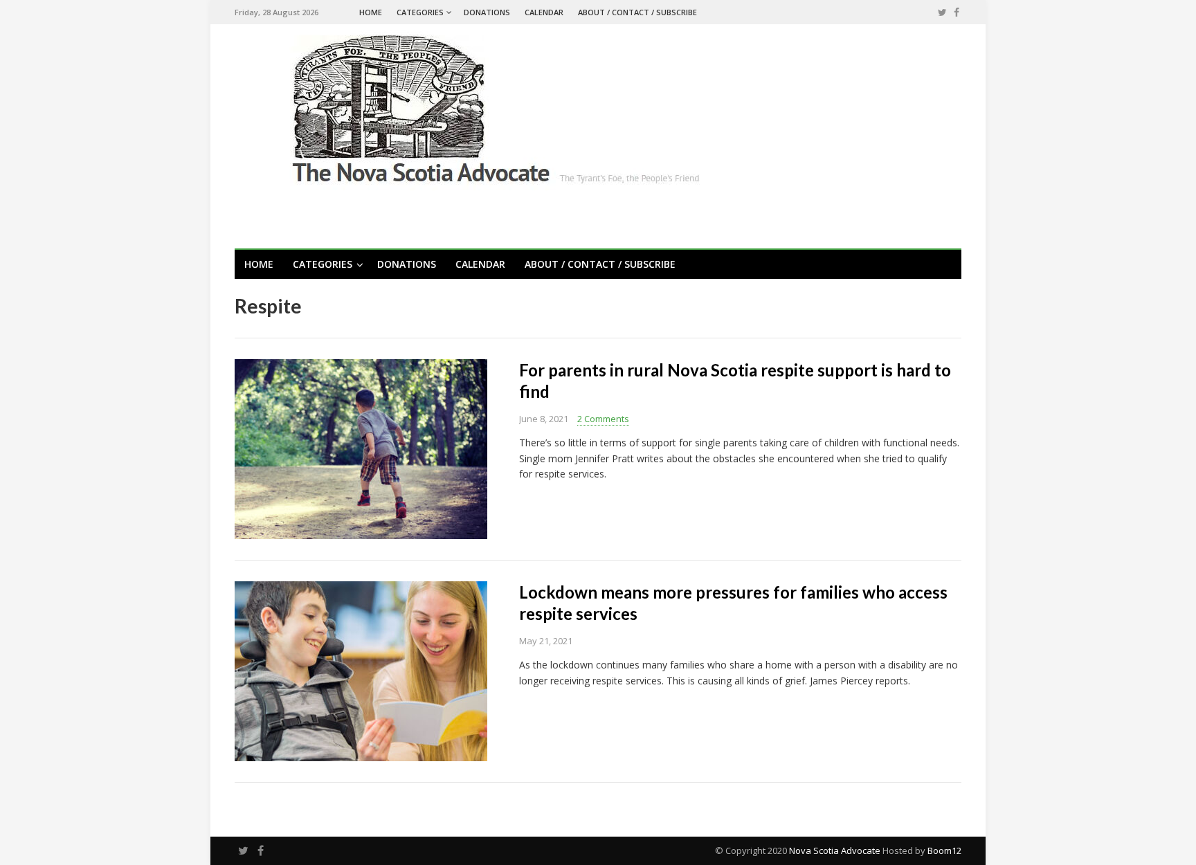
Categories (420, 12)
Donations (487, 12)
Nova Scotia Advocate (834, 850)
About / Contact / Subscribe (637, 12)
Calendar (544, 12)
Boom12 (944, 850)
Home (370, 12)
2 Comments (603, 418)
